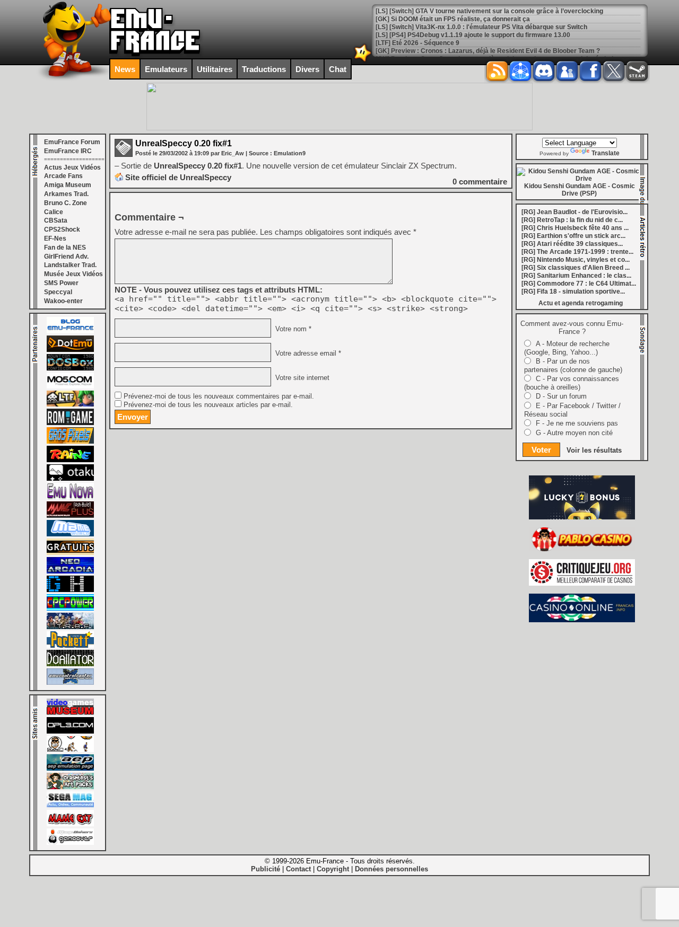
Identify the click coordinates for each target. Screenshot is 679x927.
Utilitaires (214, 69)
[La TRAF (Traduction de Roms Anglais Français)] (70, 627)
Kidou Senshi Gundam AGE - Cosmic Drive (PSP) (579, 189)
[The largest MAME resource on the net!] (70, 534)
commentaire (479, 181)
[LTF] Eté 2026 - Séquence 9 (417, 43)
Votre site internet (301, 378)
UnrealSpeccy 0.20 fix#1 (183, 143)
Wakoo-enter (63, 301)
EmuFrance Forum (72, 142)
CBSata (55, 220)
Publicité (265, 869)
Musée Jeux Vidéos (73, 274)
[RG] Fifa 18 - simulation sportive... (573, 291)
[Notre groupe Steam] (637, 71)
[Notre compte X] (613, 71)
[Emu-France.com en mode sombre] (362, 60)
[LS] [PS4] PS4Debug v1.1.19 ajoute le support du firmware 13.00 (473, 35)
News (125, 69)
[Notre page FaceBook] (590, 71)
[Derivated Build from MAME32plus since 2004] (70, 515)
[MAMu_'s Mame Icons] (70, 750)
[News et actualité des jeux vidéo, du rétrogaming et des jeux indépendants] (70, 423)
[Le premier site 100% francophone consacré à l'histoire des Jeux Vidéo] (70, 441)
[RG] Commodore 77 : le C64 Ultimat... (578, 283)
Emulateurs (166, 69)
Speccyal (58, 292)
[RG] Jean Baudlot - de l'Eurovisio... (574, 212)
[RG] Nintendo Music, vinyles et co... (575, 259)
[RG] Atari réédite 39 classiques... (572, 244)
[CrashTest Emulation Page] (70, 787)
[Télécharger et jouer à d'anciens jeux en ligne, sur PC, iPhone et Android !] (70, 350)
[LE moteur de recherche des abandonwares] (70, 553)
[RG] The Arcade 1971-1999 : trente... (577, 251)
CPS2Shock (62, 229)
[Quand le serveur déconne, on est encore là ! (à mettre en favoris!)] (70, 331)
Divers (307, 69)
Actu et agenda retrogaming (580, 303)
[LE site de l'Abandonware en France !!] (70, 404)
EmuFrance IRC (68, 151)
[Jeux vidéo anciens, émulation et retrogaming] (70, 497)
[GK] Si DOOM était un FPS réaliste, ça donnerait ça (453, 19)
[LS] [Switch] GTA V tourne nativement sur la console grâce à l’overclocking (489, 11)
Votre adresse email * (307, 353)
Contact (298, 869)
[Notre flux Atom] (520, 71)
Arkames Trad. (66, 194)
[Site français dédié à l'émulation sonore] (70, 731)
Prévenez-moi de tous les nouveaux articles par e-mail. (208, 405)
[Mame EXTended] (70, 824)
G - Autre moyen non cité (574, 433)
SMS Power (61, 283)
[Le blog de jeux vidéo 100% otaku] (70, 478)
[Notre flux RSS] (497, 71)
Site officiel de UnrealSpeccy (178, 177)
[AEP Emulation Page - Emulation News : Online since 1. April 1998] (70, 768)
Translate (605, 153)
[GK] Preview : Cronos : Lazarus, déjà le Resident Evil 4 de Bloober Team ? (488, 51)
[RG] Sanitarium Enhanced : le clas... (576, 275)
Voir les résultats (594, 450)
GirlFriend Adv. (66, 256)
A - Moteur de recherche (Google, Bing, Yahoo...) (567, 348)
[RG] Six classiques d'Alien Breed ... (575, 267)
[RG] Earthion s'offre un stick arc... (573, 236)
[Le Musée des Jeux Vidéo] (70, 713)
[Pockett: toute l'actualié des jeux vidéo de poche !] (70, 645)
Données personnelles (391, 869)
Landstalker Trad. (70, 265)
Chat (337, 69)
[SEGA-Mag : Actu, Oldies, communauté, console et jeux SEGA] (70, 805)
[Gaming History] (70, 590)
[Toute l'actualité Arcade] (70, 571)
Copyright (333, 869)
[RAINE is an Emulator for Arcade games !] (70, 460)
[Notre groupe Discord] (543, 71)
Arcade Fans (63, 176)
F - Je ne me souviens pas (577, 423)
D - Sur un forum (561, 396)
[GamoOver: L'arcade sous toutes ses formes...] (70, 842)
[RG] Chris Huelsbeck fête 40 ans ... (575, 228)
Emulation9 (290, 153)
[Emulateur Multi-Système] (70, 664)
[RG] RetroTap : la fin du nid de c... (572, 220)
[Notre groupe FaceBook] (567, 71)
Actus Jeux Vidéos (72, 167)
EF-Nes (55, 238)
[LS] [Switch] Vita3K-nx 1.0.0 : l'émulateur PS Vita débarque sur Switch (481, 27)
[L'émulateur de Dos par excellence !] (70, 368)
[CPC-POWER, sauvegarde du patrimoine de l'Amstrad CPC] (70, 608)
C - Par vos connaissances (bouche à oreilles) (571, 383)
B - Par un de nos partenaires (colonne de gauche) (573, 365)
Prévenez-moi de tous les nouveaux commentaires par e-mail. (219, 396)
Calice (53, 212)
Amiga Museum (67, 185)
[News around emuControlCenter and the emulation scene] (70, 682)
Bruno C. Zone (65, 203)
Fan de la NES (65, 247)
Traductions (264, 69)
